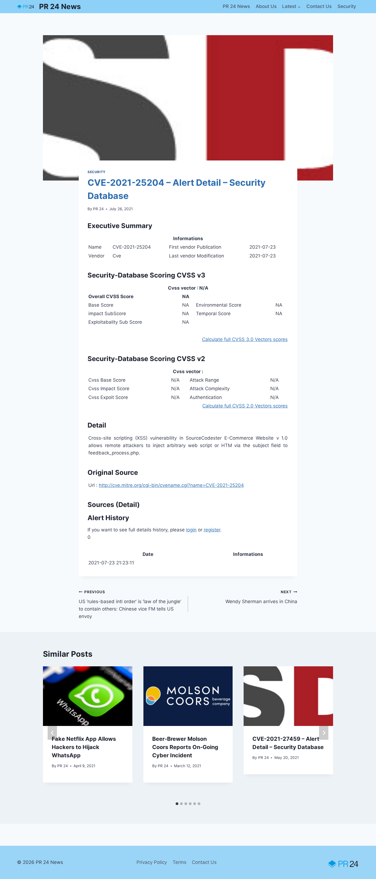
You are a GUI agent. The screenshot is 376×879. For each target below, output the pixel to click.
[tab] (177, 803)
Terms (179, 862)
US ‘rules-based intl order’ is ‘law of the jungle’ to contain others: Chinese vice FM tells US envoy (130, 604)
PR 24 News (236, 6)
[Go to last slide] (52, 733)
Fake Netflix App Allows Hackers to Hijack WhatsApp (84, 747)
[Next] (323, 733)
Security (346, 6)
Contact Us (319, 6)
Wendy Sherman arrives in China (261, 597)
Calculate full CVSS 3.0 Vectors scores (245, 339)
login (191, 530)
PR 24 (98, 209)
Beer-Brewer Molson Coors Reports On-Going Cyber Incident (185, 747)
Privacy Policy (152, 862)
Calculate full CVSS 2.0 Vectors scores (245, 406)
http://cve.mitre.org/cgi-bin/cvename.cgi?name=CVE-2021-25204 (171, 485)
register (212, 530)
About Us (266, 6)
